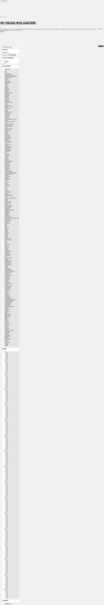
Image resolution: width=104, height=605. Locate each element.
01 (7, 353)
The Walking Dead (8, 303)
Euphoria (6, 139)
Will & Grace (7, 325)
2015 (5, 513)
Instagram (7, 62)
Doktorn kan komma (8, 128)
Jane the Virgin (7, 176)
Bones (6, 103)
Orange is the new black (9, 209)
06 (7, 359)
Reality (6, 224)
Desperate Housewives (9, 125)
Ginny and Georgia (8, 150)
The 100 (6, 267)
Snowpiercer (7, 246)
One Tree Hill (7, 208)
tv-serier (6, 343)
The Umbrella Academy (9, 300)
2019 (5, 450)
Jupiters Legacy (8, 178)
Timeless (6, 307)
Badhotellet (7, 89)
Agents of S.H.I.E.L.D (8, 77)
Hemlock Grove (7, 168)
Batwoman (7, 90)
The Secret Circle (8, 297)
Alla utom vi (7, 78)
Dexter (6, 127)
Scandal (6, 233)
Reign (6, 225)
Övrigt (6, 346)
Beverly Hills (7, 95)
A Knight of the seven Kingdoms (11, 76)
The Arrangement (8, 269)
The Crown (7, 276)
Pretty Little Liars (8, 217)
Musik (6, 196)
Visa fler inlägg (101, 46)
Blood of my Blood (8, 102)
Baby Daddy (7, 88)
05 (7, 357)
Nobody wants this (8, 205)
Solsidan (6, 248)
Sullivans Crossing (8, 257)
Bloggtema (7, 100)
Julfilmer (6, 177)
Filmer (6, 143)
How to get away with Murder (10, 172)
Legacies (6, 183)
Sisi (5, 240)
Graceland (7, 158)
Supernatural (7, 261)
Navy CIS (6, 200)
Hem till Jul (7, 166)
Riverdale (6, 229)
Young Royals (7, 328)
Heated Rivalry (7, 165)
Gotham (6, 157)
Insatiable (7, 175)
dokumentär (7, 336)
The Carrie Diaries (8, 275)
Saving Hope (7, 232)
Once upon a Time (8, 207)
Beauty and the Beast (9, 92)
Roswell (6, 230)
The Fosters (7, 281)
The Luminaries (7, 287)
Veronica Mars (7, 316)
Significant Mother (8, 239)
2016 (5, 497)
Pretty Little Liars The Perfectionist (12, 218)
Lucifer (6, 188)
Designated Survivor (8, 123)
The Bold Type (7, 274)
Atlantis (6, 85)
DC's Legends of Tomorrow (10, 121)
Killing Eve (7, 180)
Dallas (6, 122)
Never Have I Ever (8, 201)
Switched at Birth (8, 264)
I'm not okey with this (9, 174)
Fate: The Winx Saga (8, 141)
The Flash (6, 280)
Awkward (6, 86)
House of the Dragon (9, 171)
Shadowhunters (8, 238)
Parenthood (7, 213)
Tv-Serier (6, 310)
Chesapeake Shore (8, 112)
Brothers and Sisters (9, 106)
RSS (5, 63)
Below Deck (7, 94)
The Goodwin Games (8, 283)
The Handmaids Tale (8, 286)
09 (7, 369)
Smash (6, 245)
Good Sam (6, 153)
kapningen (7, 337)
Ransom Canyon (8, 223)
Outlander (7, 212)
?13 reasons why (8, 73)
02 (7, 354)
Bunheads (6, 107)
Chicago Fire (7, 113)
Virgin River (7, 320)
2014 (5, 528)
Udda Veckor (7, 311)
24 (5, 70)
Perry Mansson (7, 215)
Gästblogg (7, 163)
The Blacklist (7, 273)
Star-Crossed (7, 250)
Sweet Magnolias (8, 263)
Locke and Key (7, 184)
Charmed (6, 110)
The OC (6, 291)
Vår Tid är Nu (7, 323)
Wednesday (7, 324)
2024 (5, 374)
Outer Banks (7, 211)
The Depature (7, 277)
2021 (5, 419)
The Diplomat (7, 279)
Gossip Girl (7, 156)
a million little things (9, 330)
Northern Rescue (8, 206)
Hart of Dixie (7, 164)
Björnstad (7, 96)
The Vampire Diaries (8, 301)
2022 (5, 404)
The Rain (6, 293)
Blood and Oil (7, 101)
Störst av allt (7, 255)
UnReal (6, 312)
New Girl (6, 203)
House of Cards (8, 170)
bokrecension (7, 331)
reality (6, 341)
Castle (6, 109)
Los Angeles (7, 186)
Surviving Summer (8, 262)
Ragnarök (6, 221)
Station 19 (7, 252)
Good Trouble (7, 155)
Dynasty (6, 131)
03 (7, 355)
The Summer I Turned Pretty (10, 299)
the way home (7, 342)
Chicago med (7, 118)
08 (7, 368)
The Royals (7, 295)
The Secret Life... (8, 298)
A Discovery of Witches (9, 75)
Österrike (6, 344)
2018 (5, 466)
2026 (5, 351)
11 (7, 372)
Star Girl (6, 249)
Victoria (6, 317)
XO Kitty (6, 326)
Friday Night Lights (8, 146)
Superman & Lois (8, 260)
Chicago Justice (8, 114)
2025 (5, 360)
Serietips (6, 236)
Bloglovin (6, 60)
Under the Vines (8, 314)
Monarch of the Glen (9, 195)
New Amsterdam (8, 202)
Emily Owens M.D (8, 134)
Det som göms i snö (8, 126)
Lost (5, 187)
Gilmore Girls (7, 149)
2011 (5, 575)
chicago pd (7, 334)
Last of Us (7, 182)
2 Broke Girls (7, 69)
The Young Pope (8, 304)
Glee (5, 152)
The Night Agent (8, 289)
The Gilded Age (7, 282)
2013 (5, 544)
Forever (6, 145)
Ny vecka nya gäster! (18, 22)
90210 (6, 71)
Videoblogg (7, 318)
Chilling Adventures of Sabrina (11, 119)
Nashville (6, 199)
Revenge (6, 226)
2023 (5, 388)
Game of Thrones (8, 147)
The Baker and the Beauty (9, 270)
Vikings (6, 319)
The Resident (7, 294)
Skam (6, 243)
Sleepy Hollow (7, 244)
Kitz (5, 181)
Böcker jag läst (8, 108)
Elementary (7, 132)
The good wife (7, 305)
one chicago (7, 340)
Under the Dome (8, 313)
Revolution (7, 227)
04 (7, 356)
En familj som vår (8, 137)
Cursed (6, 120)
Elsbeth (6, 133)
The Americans (7, 268)
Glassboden (7, 151)
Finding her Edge (8, 144)
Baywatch (6, 91)
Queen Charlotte (8, 220)
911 (5, 72)
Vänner (6, 322)
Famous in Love (7, 140)
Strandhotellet (8, 254)
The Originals (7, 292)
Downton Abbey (8, 129)
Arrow (6, 84)
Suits (6, 256)
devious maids (7, 335)
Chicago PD (7, 116)
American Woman (8, 82)
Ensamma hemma (8, 138)
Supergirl (6, 258)
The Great (6, 285)
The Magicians (7, 288)
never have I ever (8, 338)
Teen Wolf (7, 266)
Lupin (6, 189)
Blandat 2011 (7, 98)
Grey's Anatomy (8, 162)
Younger (6, 329)
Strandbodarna (8, 603)
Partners (6, 214)
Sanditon (6, 231)
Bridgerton (7, 104)
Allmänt (1, 17)
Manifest (6, 193)
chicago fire (7, 332)
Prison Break (7, 219)
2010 (5, 589)
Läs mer (1, 31)
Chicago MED (7, 115)
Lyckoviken (7, 190)
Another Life (7, 83)
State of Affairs (8, 251)
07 (7, 381)
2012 (5, 559)
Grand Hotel (7, 159)
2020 (5, 435)
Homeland (6, 169)
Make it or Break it (8, 192)
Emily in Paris (7, 135)
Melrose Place (7, 194)
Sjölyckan (6, 242)
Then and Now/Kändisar (9, 306)
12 (7, 373)
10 (7, 370)
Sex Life (6, 237)
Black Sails (7, 97)
